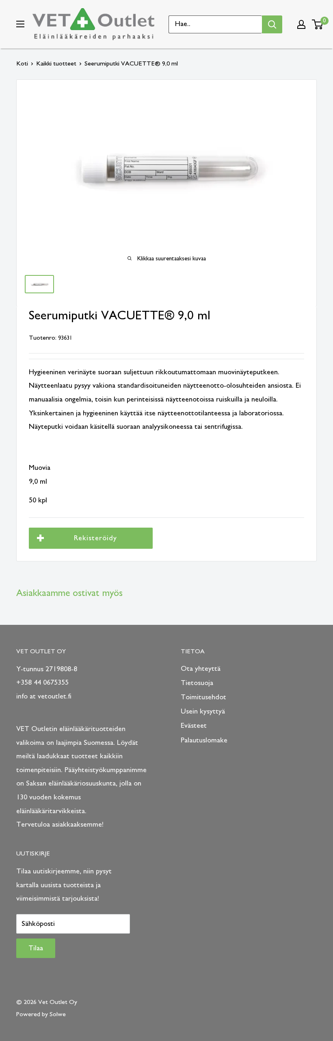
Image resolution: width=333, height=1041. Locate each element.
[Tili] (301, 24)
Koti (22, 63)
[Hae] (272, 24)
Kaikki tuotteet (56, 63)
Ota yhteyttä (201, 668)
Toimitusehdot (203, 697)
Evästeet (194, 725)
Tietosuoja (197, 683)
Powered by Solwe (41, 1014)
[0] (318, 24)
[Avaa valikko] (20, 24)
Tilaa (35, 948)
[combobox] (215, 24)
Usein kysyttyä (203, 711)
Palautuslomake (204, 740)
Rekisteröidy (95, 538)
